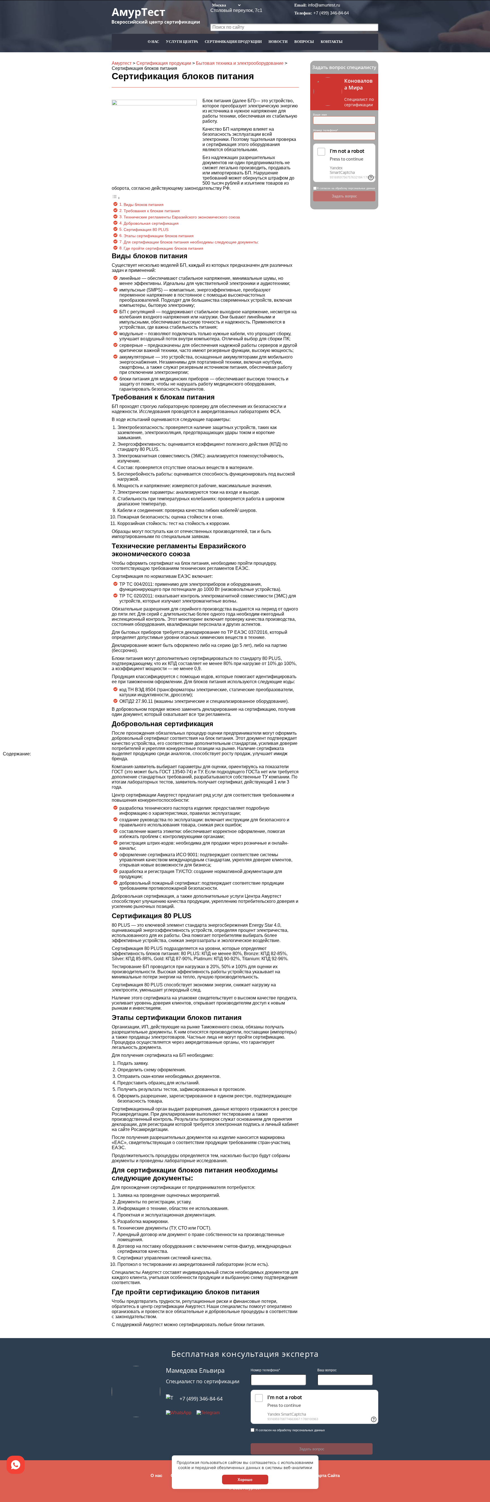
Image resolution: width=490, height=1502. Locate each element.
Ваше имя (320, 114)
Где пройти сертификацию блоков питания (163, 248)
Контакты (332, 41)
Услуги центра (182, 41)
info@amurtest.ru (324, 5)
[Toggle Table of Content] (116, 197)
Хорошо (245, 1480)
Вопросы (304, 41)
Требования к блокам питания (152, 211)
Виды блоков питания (144, 204)
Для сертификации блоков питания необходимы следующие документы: (191, 242)
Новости (278, 41)
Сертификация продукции (233, 41)
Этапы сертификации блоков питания (159, 236)
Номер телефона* (325, 130)
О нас (153, 41)
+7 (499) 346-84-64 (331, 13)
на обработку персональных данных (353, 188)
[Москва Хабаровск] (226, 5)
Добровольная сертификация (151, 223)
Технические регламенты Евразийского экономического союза (182, 217)
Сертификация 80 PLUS (146, 229)
